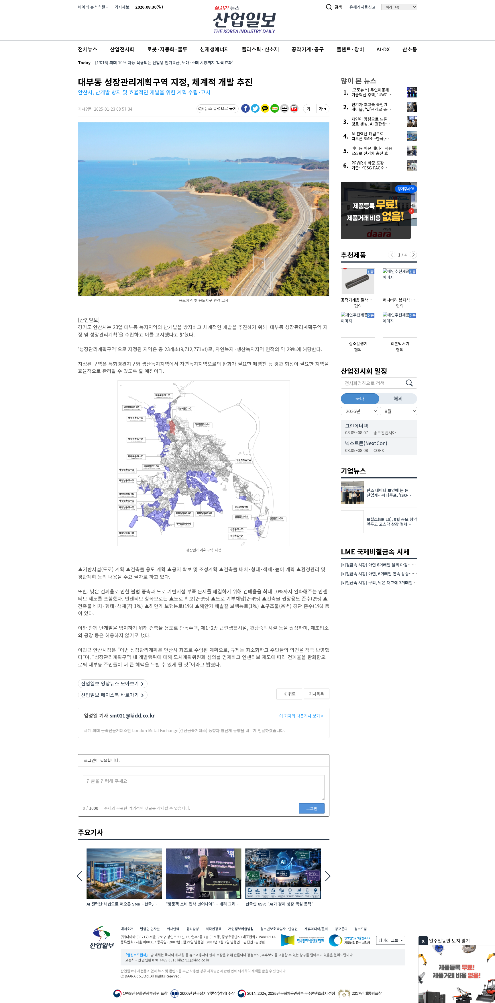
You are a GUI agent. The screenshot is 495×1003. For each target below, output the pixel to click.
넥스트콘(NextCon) (366, 443)
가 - (310, 109)
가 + (323, 109)
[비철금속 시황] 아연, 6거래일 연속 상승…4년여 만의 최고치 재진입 (398, 573)
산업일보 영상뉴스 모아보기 (110, 683)
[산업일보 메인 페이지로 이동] (244, 18)
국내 (360, 398)
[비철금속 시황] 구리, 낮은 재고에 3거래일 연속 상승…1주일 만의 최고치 (402, 582)
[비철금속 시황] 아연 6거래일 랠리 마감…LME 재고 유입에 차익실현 (399, 565)
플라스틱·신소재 (260, 49)
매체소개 (127, 928)
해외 (398, 398)
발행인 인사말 (150, 928)
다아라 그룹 (389, 940)
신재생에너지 (214, 49)
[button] (284, 108)
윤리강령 (192, 928)
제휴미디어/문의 (316, 928)
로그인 (311, 808)
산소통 (409, 49)
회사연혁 (173, 928)
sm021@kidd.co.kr (132, 715)
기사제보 (122, 7)
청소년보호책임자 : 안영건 (279, 928)
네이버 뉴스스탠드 (93, 7)
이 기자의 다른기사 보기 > (301, 716)
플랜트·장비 (350, 49)
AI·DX (383, 49)
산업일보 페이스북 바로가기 (110, 694)
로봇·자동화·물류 (167, 49)
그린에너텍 (356, 425)
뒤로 (291, 694)
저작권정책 (213, 928)
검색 (338, 7)
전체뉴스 (87, 49)
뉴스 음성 (213, 108)
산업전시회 (122, 49)
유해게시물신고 (362, 7)
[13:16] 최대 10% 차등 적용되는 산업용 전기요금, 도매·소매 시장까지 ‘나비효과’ (164, 62)
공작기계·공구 (308, 49)
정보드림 (360, 928)
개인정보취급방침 (241, 928)
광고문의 (341, 928)
